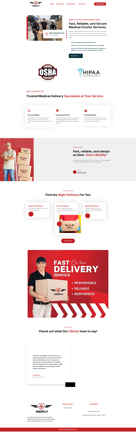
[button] (100, 4)
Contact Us (82, 4)
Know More (60, 4)
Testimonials (71, 4)
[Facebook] (91, 408)
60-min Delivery (63, 206)
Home (51, 4)
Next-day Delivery (92, 206)
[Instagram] (95, 408)
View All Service (68, 240)
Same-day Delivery (35, 206)
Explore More (74, 56)
